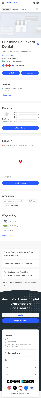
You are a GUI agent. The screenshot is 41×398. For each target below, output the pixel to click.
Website (21, 65)
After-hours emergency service (13, 201)
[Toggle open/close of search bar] (34, 3)
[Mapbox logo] (7, 177)
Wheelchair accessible (11, 205)
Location (23, 9)
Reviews (15, 9)
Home (3, 282)
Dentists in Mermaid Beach (15, 282)
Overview (6, 9)
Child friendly (31, 201)
